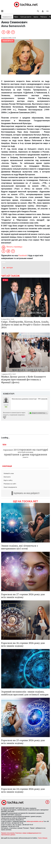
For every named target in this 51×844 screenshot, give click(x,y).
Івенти (36, 17)
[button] (42, 11)
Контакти (7, 477)
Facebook (23, 255)
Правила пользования (8, 833)
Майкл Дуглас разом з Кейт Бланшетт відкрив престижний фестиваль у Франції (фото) (23, 379)
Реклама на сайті (10, 484)
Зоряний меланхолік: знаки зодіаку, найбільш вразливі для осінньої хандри (24, 693)
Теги (4, 445)
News (16, 17)
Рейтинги (43, 17)
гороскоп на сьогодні (33, 450)
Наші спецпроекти (10, 487)
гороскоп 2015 (11, 450)
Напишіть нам (9, 473)
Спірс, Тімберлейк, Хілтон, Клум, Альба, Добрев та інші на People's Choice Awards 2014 (25, 324)
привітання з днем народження (25, 454)
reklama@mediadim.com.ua (34, 821)
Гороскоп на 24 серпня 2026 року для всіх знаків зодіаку (23, 790)
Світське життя (25, 17)
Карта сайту (8, 480)
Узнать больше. (43, 838)
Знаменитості (7, 17)
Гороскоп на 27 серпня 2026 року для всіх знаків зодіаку (23, 596)
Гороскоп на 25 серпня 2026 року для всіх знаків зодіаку (23, 742)
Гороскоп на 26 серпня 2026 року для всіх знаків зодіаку (23, 644)
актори (9, 267)
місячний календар (25, 452)
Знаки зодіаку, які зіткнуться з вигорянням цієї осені (19, 547)
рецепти (25, 457)
